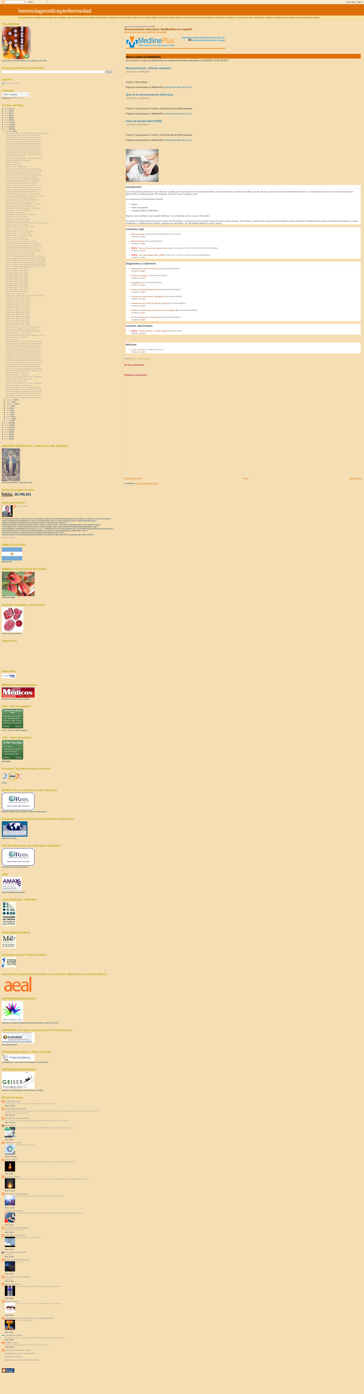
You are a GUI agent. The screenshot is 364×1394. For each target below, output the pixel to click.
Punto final (8, 1279)
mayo (8, 412)
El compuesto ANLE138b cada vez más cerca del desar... (25, 196)
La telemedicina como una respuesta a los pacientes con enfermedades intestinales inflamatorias (49, 1213)
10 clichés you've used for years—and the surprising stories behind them (30, 1103)
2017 (6, 129)
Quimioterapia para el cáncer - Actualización (21, 214)
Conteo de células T (140, 275)
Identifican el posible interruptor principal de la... (22, 198)
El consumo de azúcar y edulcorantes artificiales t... (23, 179)
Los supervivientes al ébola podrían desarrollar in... (23, 144)
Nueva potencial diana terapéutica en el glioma (22, 177)
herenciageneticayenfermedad (54, 11)
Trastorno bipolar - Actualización (17, 337)
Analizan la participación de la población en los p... (23, 191)
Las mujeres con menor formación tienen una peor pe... (25, 358)
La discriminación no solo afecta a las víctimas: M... (23, 150)
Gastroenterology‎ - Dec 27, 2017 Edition (19, 231)
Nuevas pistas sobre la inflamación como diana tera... (24, 343)
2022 (6, 118)
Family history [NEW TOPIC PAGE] (18, 298)
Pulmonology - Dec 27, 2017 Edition (18, 219)
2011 (6, 434)
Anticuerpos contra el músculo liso (146, 268)
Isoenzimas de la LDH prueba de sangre (149, 303)
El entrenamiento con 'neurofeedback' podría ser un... (24, 341)
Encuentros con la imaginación (17, 1277)
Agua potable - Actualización (15, 212)
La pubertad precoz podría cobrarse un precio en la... (24, 146)
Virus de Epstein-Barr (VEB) (144, 121)
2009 (6, 439)
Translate (20, 98)
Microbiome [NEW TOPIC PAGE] (17, 268)
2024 (6, 113)
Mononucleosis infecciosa (178, 87)
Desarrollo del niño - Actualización (17, 375)
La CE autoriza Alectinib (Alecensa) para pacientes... (24, 173)
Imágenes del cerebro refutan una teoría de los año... (24, 356)
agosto (8, 406)
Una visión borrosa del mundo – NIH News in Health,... (24, 154)
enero (8, 421)
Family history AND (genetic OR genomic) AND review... (25, 295)
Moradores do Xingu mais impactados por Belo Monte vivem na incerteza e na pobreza (35, 1337)
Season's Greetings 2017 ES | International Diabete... (24, 387)
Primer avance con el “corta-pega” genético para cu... (24, 250)
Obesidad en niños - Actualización (17, 210)
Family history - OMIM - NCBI (16, 293)
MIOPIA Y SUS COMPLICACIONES (28, 1237)
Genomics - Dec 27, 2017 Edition (17, 239)
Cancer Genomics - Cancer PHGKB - (19, 333)
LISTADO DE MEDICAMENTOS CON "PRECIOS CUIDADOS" (26, 1345)
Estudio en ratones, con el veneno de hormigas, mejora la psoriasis (39, 1303)
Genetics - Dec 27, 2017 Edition (17, 229)
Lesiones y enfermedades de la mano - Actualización (24, 377)
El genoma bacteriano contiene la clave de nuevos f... (24, 193)
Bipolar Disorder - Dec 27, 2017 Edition (19, 235)
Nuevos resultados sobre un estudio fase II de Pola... (24, 389)
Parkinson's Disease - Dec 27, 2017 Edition (21, 227)
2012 (6, 432)
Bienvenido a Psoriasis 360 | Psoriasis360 (22, 1360)
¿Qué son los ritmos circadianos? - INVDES (21, 241)
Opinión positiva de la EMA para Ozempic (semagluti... (24, 175)
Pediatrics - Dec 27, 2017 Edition (17, 225)
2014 (6, 427)
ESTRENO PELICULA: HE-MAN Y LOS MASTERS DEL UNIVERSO (39, 1196)
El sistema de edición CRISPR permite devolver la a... (24, 360)
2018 (6, 127)
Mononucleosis (138, 234)
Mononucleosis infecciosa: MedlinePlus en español (145, 32)
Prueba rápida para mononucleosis (147, 317)
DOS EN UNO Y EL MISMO (14, 1230)
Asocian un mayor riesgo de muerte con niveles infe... (24, 345)
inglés (143, 237)
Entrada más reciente (133, 478)
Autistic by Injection (13, 1284)
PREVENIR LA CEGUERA (15, 1235)
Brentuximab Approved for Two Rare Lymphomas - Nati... (25, 335)
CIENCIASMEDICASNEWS (15, 1109)
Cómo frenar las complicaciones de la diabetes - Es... (24, 370)
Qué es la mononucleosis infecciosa (149, 94)
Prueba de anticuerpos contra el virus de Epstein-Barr (155, 310)
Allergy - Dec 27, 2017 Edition (16, 237)
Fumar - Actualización (13, 162)
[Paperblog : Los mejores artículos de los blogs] (9, 678)
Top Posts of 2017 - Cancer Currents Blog (20, 254)
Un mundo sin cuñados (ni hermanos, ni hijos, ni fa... (24, 354)
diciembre (9, 131)
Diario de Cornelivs (12, 1177)
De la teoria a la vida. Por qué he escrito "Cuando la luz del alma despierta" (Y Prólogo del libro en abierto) (52, 1179)
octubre (9, 402)
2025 (6, 111)
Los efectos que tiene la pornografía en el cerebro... (23, 243)
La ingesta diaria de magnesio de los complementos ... (24, 181)
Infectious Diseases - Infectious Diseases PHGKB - (23, 331)
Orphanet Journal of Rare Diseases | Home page (23, 139)
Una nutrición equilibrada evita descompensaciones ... (24, 395)
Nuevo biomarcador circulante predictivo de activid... (24, 393)
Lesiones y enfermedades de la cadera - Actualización (24, 383)
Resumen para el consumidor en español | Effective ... (24, 327)
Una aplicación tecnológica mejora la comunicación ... (24, 168)
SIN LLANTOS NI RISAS (24, 1320)
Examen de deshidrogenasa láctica (147, 289)
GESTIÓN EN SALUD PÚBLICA (17, 1118)
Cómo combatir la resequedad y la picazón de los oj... (24, 152)
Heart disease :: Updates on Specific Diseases (22, 329)
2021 (6, 120)
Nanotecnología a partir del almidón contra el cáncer (24, 187)
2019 (6, 124)
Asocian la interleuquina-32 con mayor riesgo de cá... (24, 350)
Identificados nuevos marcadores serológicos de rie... (24, 391)
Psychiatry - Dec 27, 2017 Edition (17, 221)
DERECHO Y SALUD (13, 1143)
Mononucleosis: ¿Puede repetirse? (149, 68)
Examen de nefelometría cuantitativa (147, 296)
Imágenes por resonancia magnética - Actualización (23, 208)
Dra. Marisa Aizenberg (14, 1211)
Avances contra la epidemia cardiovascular (20, 202)
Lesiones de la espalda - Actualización (19, 379)
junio (8, 410)
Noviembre (8, 1254)
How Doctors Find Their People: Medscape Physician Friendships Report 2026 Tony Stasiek (37, 1120)
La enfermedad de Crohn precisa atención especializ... (24, 171)
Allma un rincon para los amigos (18, 1350)
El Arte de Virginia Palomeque (17, 1260)
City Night (19, 1262)
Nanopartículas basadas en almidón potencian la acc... (24, 141)
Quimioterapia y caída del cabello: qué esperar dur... (24, 366)
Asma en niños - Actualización (16, 166)
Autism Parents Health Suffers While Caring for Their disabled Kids (38, 1286)
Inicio (245, 478)
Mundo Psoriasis (11, 1301)
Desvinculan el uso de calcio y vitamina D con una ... (24, 347)
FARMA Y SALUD (12, 1343)
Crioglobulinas (137, 282)
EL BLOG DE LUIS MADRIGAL (17, 1228)
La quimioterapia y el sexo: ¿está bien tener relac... (23, 364)
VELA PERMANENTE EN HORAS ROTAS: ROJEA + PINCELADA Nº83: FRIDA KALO (45, 1162)
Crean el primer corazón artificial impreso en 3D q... (23, 252)
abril (7, 414)
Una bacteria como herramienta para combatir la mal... (24, 246)
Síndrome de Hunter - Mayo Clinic (17, 372)
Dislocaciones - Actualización (16, 381)
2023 (6, 115)
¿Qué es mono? (138, 349)
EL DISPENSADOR (12, 1101)
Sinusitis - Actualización (14, 164)
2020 (6, 122)
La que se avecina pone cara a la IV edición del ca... (24, 189)
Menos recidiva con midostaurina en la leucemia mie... (24, 398)
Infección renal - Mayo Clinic (15, 156)
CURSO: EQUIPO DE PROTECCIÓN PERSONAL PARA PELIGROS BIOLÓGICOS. (45, 1128)
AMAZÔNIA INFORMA (13, 1335)
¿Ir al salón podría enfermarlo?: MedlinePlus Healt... (23, 148)
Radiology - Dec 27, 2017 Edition (17, 216)
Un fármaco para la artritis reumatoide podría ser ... (23, 200)
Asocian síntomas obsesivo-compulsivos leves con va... (25, 362)
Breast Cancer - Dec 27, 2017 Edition (18, 233)
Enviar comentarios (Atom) (147, 483)
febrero (9, 419)
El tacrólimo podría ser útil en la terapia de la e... (22, 185)
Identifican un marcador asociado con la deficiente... (23, 352)
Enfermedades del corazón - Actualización (20, 206)
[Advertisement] (145, 457)
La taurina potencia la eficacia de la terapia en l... (22, 183)
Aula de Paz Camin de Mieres (16, 1194)
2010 (6, 436)
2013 (6, 430)
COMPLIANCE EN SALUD (25, 1145)
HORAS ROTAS (11, 1160)
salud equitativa (22, 506)
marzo (8, 416)
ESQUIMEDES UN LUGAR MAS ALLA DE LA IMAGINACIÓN (29, 1318)
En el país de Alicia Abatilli (15, 1252)
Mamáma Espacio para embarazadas (20, 1353)
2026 (6, 109)
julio (7, 408)
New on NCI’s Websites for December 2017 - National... (25, 256)
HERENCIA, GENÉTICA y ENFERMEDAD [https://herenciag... (27, 133)
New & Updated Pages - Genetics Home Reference (23, 135)
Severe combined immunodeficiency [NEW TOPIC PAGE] (25, 258)
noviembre (10, 400)
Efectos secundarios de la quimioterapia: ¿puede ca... (24, 368)
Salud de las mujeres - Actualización (18, 385)
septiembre (10, 404)
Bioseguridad (10, 1126)
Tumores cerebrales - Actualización (18, 160)
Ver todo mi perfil (8, 538)
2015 (6, 425)
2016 (6, 423)
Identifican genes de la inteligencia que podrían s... (23, 248)
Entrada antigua (355, 478)
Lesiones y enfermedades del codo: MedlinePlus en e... (25, 158)
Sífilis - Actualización (13, 339)
